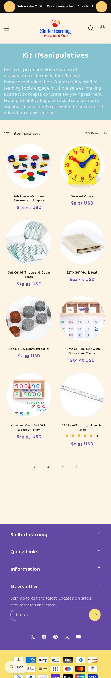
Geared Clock (82, 196)
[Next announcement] (101, 6)
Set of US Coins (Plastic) (29, 349)
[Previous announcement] (9, 6)
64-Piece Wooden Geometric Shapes (29, 198)
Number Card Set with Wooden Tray (29, 427)
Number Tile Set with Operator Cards (82, 351)
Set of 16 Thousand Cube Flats (29, 274)
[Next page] (76, 466)
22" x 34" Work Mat (82, 272)
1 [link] (35, 466)
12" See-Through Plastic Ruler (82, 427)
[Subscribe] (94, 615)
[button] (6, 28)
